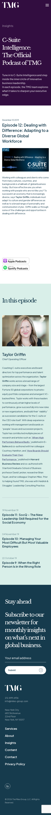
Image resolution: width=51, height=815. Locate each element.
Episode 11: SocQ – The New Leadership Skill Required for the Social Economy (25, 518)
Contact (11, 757)
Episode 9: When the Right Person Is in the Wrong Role (21, 564)
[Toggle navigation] (47, 5)
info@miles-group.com (16, 701)
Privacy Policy (15, 764)
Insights (7, 25)
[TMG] (10, 5)
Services (11, 728)
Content (11, 750)
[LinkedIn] (7, 786)
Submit (12, 670)
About (9, 736)
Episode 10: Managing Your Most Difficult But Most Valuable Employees (25, 542)
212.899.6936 (11, 697)
